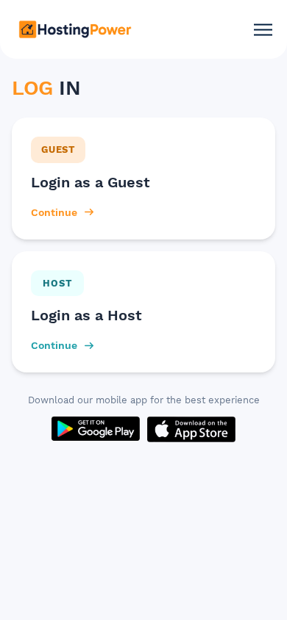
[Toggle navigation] (263, 30)
